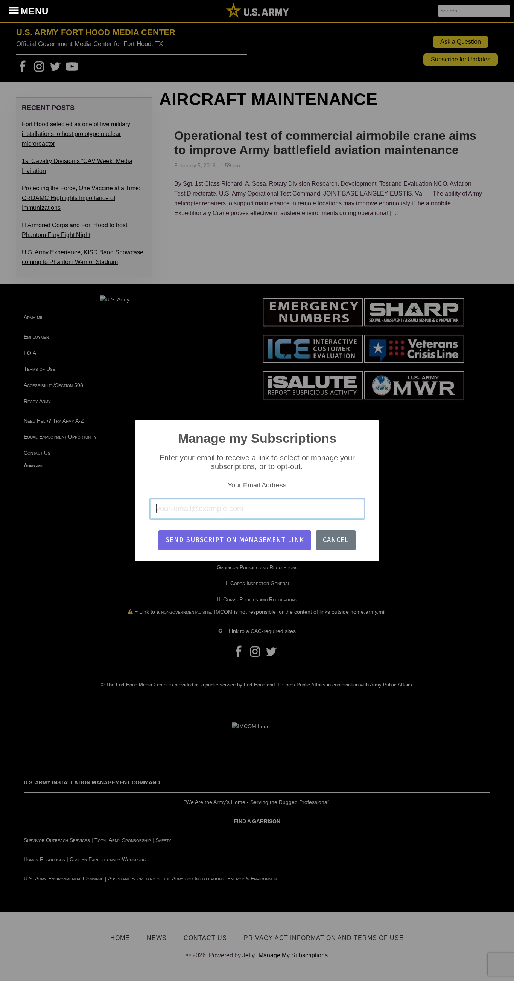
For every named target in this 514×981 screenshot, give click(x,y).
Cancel (335, 540)
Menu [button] (35, 11)
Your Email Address (257, 485)
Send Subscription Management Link (235, 540)
